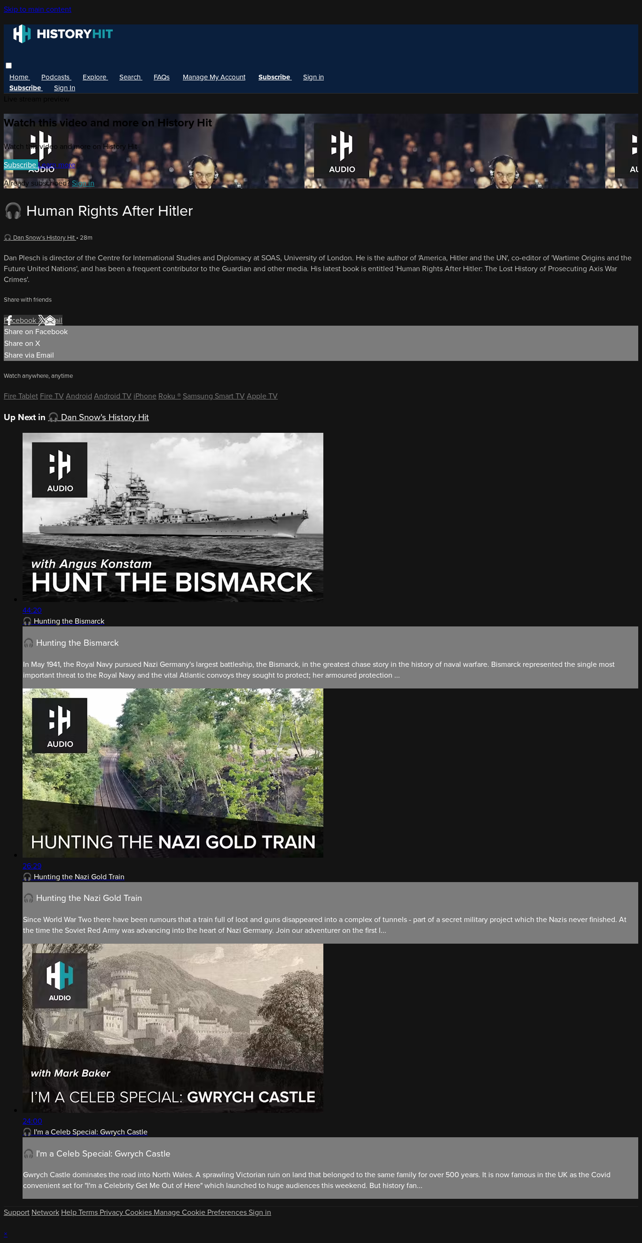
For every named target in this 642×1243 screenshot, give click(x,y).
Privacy (112, 1212)
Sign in (313, 77)
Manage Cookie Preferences (201, 1212)
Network (45, 1212)
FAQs (162, 77)
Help (69, 1212)
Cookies (139, 1212)
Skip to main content (37, 9)
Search (130, 77)
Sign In (64, 88)
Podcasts (56, 77)
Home (19, 77)
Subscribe (21, 164)
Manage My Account (214, 77)
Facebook (21, 320)
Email (54, 320)
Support (17, 1212)
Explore (95, 77)
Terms (89, 1212)
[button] (9, 66)
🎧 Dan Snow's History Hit (40, 237)
